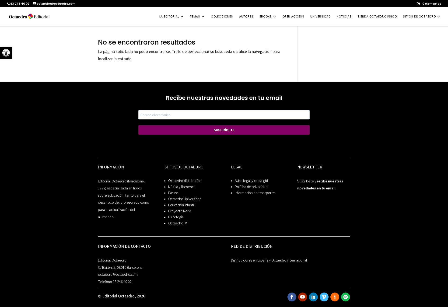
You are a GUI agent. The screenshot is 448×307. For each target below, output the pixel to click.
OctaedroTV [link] (177, 223)
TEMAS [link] (195, 16)
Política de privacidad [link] (251, 186)
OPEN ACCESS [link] (293, 16)
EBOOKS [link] (265, 16)
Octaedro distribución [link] (185, 180)
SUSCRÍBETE (224, 129)
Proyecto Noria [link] (179, 211)
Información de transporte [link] (255, 192)
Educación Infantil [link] (181, 204)
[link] (6, 53)
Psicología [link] (176, 217)
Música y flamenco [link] (182, 186)
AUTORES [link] (246, 16)
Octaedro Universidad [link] (185, 198)
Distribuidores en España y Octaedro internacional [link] (269, 260)
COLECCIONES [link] (222, 16)
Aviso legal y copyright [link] (251, 180)
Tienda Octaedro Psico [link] (377, 16)
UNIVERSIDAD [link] (320, 16)
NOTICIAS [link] (344, 16)
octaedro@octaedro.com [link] (118, 274)
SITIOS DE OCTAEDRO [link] (419, 16)
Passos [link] (173, 192)
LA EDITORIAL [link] (169, 16)
